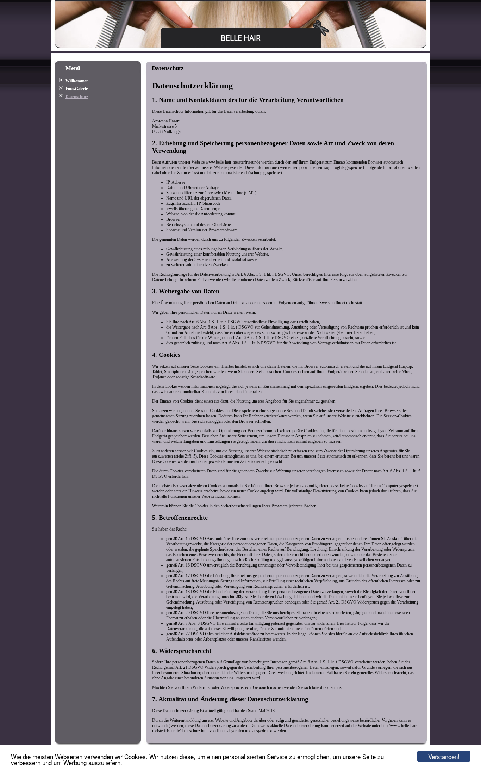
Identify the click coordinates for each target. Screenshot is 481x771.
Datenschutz (76, 96)
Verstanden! (444, 756)
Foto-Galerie (76, 88)
